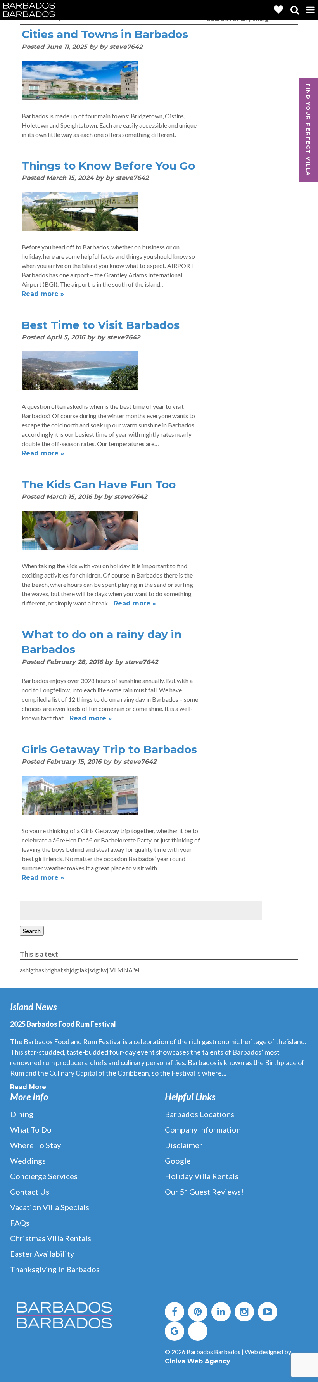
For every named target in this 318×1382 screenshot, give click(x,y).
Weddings (28, 1160)
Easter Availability (42, 1253)
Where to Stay (35, 1145)
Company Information (203, 1129)
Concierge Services (44, 1176)
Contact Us (29, 1191)
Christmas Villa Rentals (50, 1238)
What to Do (31, 1129)
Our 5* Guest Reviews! (204, 1191)
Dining (21, 1114)
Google (178, 1160)
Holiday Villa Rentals (201, 1176)
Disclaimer (183, 1145)
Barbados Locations (199, 1114)
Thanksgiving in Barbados (55, 1269)
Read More (28, 1087)
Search (32, 930)
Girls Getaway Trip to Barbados (109, 749)
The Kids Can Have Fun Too (99, 484)
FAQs (19, 1222)
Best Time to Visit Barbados (101, 325)
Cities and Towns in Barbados (105, 34)
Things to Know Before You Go (108, 165)
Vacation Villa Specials (49, 1207)
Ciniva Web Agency (197, 1361)
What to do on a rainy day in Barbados (101, 642)
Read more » (43, 294)
